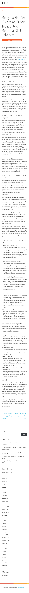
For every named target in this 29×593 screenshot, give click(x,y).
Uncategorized (7, 406)
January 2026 (5, 501)
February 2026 (5, 498)
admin (9, 40)
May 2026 (4, 490)
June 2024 (4, 554)
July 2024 (4, 551)
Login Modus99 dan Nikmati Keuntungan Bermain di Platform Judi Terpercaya (7, 415)
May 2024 (4, 557)
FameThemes (20, 587)
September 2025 (5, 512)
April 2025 (4, 526)
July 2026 (4, 484)
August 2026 (4, 481)
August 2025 (4, 515)
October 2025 (5, 509)
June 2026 (4, 487)
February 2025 (5, 532)
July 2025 (4, 518)
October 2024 (5, 543)
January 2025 (5, 535)
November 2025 (5, 506)
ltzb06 (5, 3)
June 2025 (4, 521)
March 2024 (4, 563)
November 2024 (5, 540)
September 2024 (5, 546)
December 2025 (5, 504)
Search (3, 432)
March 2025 (4, 529)
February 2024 (5, 565)
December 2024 (5, 537)
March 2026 (4, 495)
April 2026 (4, 493)
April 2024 (4, 560)
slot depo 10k (21, 59)
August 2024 (4, 549)
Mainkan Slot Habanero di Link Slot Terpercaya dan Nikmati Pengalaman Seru (21, 415)
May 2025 (4, 523)
